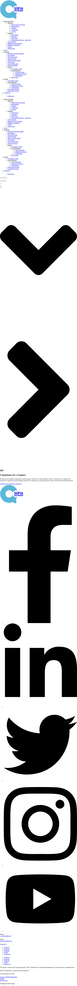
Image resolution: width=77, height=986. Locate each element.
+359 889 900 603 (5, 936)
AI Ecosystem (12, 42)
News (5, 50)
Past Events (14, 77)
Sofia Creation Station (14, 60)
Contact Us (7, 92)
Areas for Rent (12, 59)
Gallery (10, 47)
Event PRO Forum (13, 91)
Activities (6, 949)
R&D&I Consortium (14, 45)
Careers (13, 31)
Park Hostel (14, 35)
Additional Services (21, 74)
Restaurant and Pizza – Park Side (21, 40)
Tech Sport (14, 38)
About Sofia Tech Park (18, 25)
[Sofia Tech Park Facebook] (40, 622)
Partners (13, 28)
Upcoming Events (16, 69)
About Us (7, 947)
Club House (11, 62)
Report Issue (3, 980)
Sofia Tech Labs (12, 57)
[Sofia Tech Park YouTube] (40, 931)
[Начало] (13, 18)
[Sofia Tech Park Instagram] (40, 865)
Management (15, 26)
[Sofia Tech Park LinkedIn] (40, 707)
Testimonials (18, 75)
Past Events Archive (13, 89)
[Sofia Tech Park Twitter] (40, 781)
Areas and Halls (20, 72)
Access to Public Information (8, 977)
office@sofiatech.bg (6, 941)
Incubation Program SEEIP (16, 53)
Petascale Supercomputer (15, 43)
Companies (14, 30)
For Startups (11, 55)
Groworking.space (13, 64)
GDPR (2, 978)
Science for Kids (12, 65)
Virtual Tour (11, 48)
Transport (14, 36)
